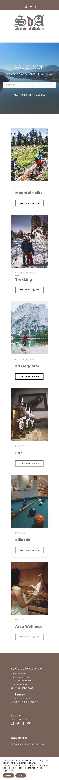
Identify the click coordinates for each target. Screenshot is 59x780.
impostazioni (10, 770)
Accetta (8, 775)
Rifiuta (20, 775)
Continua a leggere (29, 203)
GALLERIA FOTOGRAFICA (29, 95)
